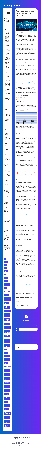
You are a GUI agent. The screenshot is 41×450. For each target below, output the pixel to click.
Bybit (5, 268)
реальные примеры (6, 398)
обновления (7, 382)
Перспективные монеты (7, 327)
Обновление (7, 323)
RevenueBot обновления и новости (6, 108)
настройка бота (6, 370)
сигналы (6, 401)
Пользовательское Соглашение (20, 442)
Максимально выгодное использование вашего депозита (7, 132)
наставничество (8, 366)
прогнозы (6, 394)
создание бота (6, 405)
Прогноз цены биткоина (6, 341)
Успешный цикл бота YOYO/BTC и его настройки (7, 181)
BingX (6, 264)
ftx (5, 274)
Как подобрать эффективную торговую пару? (7, 58)
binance (6, 261)
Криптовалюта (7, 310)
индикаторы (7, 355)
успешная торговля (6, 426)
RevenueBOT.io (5, 5)
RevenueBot (19, 306)
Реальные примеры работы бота (7, 164)
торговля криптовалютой (7, 413)
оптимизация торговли (7, 386)
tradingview (7, 294)
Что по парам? (6, 346)
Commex (6, 271)
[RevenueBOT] (31, 449)
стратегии (6, 409)
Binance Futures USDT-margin (7, 49)
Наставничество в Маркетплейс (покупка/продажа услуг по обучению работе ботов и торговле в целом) (7, 142)
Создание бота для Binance (7, 33)
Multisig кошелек (6, 284)
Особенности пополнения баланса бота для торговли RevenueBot (7, 91)
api (5, 258)
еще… (6, 104)
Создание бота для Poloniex (7, 45)
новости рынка (6, 379)
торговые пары (6, 417)
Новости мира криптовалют (16, 5)
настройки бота (6, 374)
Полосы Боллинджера (7, 332)
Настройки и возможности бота (6, 21)
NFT (5, 288)
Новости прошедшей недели (7, 315)
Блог (10, 5)
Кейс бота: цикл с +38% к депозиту (7, 175)
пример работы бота (7, 391)
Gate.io (6, 277)
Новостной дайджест (7, 320)
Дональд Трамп (6, 307)
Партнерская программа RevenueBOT (6, 191)
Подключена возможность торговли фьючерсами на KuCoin (7, 121)
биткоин (6, 352)
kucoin (6, 280)
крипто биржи (6, 359)
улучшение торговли (7, 422)
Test (5, 199)
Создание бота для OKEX (7, 37)
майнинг (6, 363)
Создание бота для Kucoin (7, 41)
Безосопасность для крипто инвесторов (8, 299)
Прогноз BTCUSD (6, 336)
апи (5, 349)
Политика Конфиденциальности (17, 443)
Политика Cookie (26, 443)
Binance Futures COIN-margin (7, 53)
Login (36, 325)
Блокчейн (6, 303)
